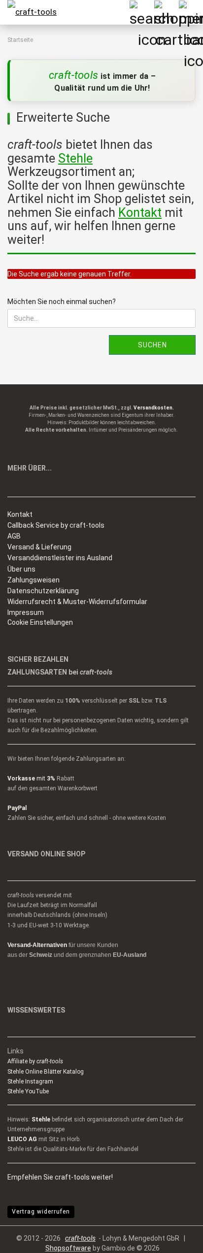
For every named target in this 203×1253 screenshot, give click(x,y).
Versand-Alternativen (37, 945)
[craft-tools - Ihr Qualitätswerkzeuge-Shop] (29, 12)
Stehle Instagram (30, 1081)
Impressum (25, 612)
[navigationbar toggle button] (190, 12)
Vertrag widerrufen (41, 1211)
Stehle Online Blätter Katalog (45, 1071)
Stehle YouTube (28, 1091)
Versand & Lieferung (39, 547)
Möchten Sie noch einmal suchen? (61, 301)
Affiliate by (35, 1061)
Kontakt (20, 514)
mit (31, 778)
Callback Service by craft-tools (55, 525)
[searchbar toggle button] (141, 12)
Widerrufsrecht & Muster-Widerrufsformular (77, 602)
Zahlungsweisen (33, 580)
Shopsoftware (68, 1248)
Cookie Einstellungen (40, 622)
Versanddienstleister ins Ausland (59, 558)
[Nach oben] (176, 1238)
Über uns (21, 569)
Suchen (152, 345)
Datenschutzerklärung (43, 591)
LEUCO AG (22, 1139)
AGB (14, 536)
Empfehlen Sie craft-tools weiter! (60, 1177)
